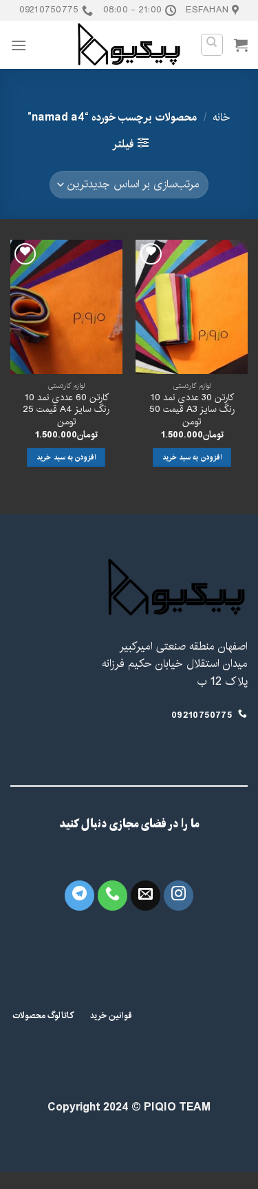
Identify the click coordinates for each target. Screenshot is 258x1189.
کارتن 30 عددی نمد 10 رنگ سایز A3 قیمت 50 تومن (192, 410)
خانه (221, 117)
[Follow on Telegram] (80, 895)
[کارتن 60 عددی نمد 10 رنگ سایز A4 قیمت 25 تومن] (66, 307)
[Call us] (113, 895)
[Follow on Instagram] (179, 895)
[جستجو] (212, 45)
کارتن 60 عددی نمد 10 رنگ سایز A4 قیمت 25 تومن (66, 410)
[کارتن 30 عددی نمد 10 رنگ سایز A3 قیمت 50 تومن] (192, 307)
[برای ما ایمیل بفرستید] (146, 895)
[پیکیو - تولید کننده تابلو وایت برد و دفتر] (129, 45)
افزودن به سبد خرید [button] (192, 457)
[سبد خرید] (241, 45)
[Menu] (18, 45)
